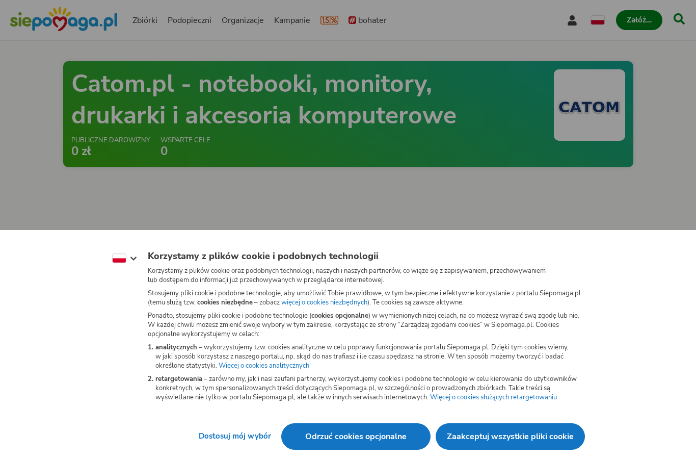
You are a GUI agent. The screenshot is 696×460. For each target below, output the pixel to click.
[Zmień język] (124, 258)
